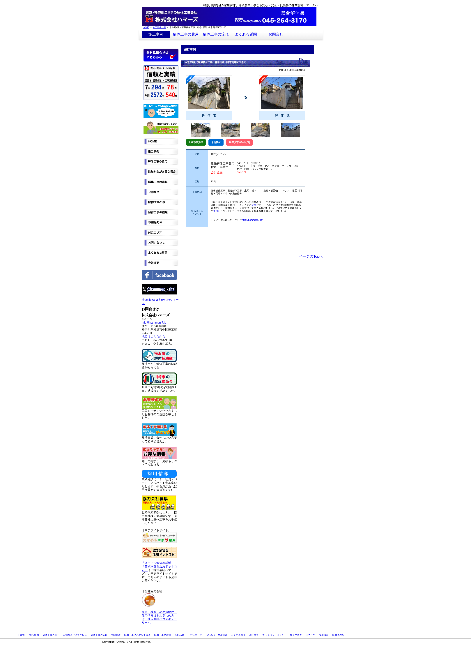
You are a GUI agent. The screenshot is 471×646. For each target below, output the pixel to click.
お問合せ (275, 34)
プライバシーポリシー (274, 635)
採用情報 (323, 635)
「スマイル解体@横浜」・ (159, 562)
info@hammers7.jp (154, 322)
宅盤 (254, 205)
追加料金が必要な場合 (75, 635)
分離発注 (116, 635)
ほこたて (310, 635)
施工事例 (155, 34)
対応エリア (196, 635)
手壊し (216, 211)
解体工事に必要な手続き (137, 635)
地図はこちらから (153, 336)
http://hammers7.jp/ (252, 219)
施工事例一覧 (159, 27)
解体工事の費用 (186, 34)
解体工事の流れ (216, 34)
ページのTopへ (311, 256)
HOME (146, 27)
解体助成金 (338, 635)
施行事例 (34, 635)
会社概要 (254, 635)
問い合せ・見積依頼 (216, 635)
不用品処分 (181, 635)
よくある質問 (246, 34)
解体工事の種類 (162, 635)
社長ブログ (296, 635)
